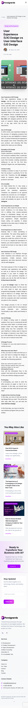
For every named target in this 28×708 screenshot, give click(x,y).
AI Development (5, 643)
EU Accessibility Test (7, 654)
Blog (4, 17)
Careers (3, 668)
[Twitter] (6, 632)
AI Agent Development (7, 647)
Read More (8, 459)
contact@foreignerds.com (9, 683)
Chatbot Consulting (6, 650)
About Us (4, 664)
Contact (3, 673)
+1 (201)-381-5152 (7, 685)
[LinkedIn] (2, 632)
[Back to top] (14, 701)
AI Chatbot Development (8, 645)
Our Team (4, 666)
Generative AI (5, 652)
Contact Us (13, 566)
